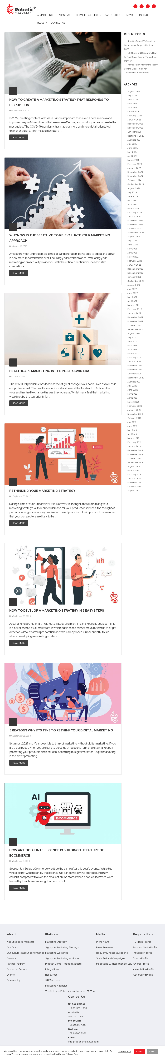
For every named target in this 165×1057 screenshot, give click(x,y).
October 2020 (134, 373)
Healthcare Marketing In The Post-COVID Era (49, 371)
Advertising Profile (143, 974)
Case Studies (112, 14)
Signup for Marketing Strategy (62, 947)
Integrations (52, 969)
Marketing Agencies (56, 985)
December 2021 (135, 317)
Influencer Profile (142, 952)
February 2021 (134, 357)
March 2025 (133, 160)
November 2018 (135, 454)
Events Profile (140, 958)
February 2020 (134, 405)
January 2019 (134, 446)
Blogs (40, 22)
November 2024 (135, 176)
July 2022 (132, 289)
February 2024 (134, 212)
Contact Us (58, 22)
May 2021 (132, 345)
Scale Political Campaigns (110, 958)
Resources (51, 974)
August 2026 (133, 91)
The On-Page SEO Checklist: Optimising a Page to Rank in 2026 (140, 45)
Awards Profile (141, 963)
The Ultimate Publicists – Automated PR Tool (70, 991)
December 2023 (135, 220)
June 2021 (132, 341)
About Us (64, 14)
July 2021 (131, 337)
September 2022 (135, 280)
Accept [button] (139, 1051)
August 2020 (133, 381)
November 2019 (135, 413)
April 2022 (132, 301)
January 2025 (134, 168)
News (129, 14)
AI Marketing (45, 14)
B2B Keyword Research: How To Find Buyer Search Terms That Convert (140, 56)
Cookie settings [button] (124, 1051)
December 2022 (135, 268)
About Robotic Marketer (20, 941)
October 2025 (134, 131)
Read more (19, 137)
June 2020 (132, 389)
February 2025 (134, 164)
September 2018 (135, 462)
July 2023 (132, 240)
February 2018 (134, 474)
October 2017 (134, 486)
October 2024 (134, 180)
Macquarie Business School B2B (114, 963)
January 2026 (134, 119)
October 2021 (134, 325)
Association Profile (143, 969)
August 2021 (133, 333)
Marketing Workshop (56, 952)
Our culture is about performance (25, 952)
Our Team (12, 947)
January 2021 (134, 361)
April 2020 (132, 397)
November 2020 (135, 369)
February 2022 (134, 309)
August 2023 (133, 236)
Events (11, 974)
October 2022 (134, 276)
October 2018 (134, 458)
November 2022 (135, 272)
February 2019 (134, 442)
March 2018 (133, 470)
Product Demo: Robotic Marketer (63, 963)
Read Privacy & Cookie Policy (66, 1054)
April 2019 (132, 434)
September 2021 (135, 329)
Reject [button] (152, 1051)
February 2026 (134, 115)
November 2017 (135, 482)
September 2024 (135, 184)
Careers (11, 958)
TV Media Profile (142, 941)
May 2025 (132, 151)
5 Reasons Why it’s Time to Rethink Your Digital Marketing (61, 730)
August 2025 (133, 139)
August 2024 (133, 188)
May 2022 (132, 297)
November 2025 (135, 127)
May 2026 (132, 103)
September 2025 (135, 135)
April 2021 (132, 349)
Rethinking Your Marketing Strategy (42, 490)
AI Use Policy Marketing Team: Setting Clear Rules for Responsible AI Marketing (141, 68)
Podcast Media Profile (145, 947)
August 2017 (133, 490)
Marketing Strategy (56, 941)
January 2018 (134, 478)
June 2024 (132, 196)
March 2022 (133, 305)
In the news (102, 941)
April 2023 (132, 252)
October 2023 (134, 228)
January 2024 (134, 216)
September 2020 (135, 377)
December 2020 (135, 365)
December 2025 (135, 123)
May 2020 (132, 393)
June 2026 (132, 99)
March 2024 (133, 208)
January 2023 (134, 264)
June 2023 (132, 244)
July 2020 (132, 385)
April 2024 (132, 204)
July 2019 (131, 422)
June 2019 (132, 426)
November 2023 (135, 224)
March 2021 (133, 353)
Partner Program (16, 963)
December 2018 (135, 450)
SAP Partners (52, 980)
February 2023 (134, 260)
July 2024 (132, 192)
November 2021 (135, 321)
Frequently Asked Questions (112, 952)
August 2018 (133, 466)
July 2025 (132, 143)
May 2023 (132, 248)
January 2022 (134, 313)
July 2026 (132, 95)
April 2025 (132, 155)
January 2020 (134, 409)
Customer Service (17, 969)
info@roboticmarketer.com (83, 1041)
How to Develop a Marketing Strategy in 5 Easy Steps (56, 610)
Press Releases (104, 947)
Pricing (143, 14)
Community (13, 980)
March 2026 (133, 111)
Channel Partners (87, 14)
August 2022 (133, 284)
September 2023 (135, 232)
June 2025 (132, 147)
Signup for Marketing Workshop (62, 958)
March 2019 (133, 438)
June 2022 (132, 293)
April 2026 (132, 107)
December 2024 (135, 172)
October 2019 (134, 418)
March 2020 (133, 401)
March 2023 (133, 256)
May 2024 (132, 200)
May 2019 (132, 430)
